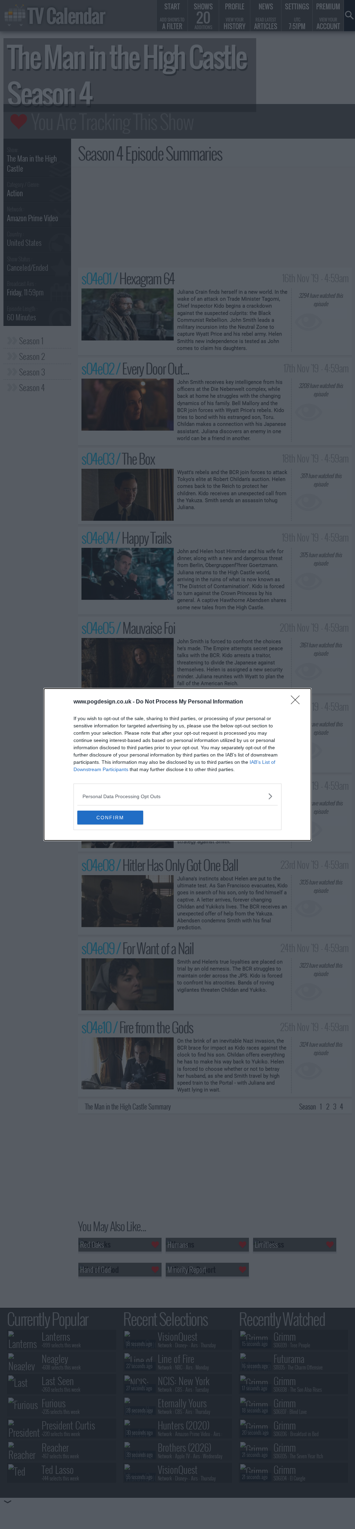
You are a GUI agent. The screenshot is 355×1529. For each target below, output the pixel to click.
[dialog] (177, 764)
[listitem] (177, 796)
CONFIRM (110, 817)
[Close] (297, 702)
